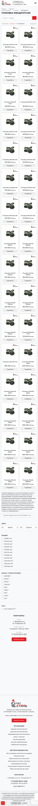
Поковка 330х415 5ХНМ (10, 480)
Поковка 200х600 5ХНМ (10, 421)
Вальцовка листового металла (19, 761)
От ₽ (10, 527)
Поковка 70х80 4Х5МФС (28, 480)
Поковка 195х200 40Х (28, 215)
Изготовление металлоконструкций (19, 753)
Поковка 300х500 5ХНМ (10, 451)
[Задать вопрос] (36, 795)
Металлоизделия (19, 739)
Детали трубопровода (19, 742)
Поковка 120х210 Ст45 (10, 131)
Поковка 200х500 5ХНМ (28, 392)
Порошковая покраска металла (19, 766)
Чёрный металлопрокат (19, 729)
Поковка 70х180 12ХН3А (10, 333)
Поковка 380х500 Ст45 (28, 333)
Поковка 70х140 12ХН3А (28, 274)
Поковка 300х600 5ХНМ (28, 451)
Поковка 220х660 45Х (10, 187)
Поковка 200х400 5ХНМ (10, 392)
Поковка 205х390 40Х (10, 159)
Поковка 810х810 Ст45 (28, 102)
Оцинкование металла (19, 763)
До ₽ (28, 527)
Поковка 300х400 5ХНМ (28, 421)
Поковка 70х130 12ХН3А (10, 274)
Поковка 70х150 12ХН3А (10, 303)
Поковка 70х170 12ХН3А (28, 244)
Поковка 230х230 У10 (10, 362)
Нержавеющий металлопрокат (19, 734)
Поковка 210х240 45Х (28, 159)
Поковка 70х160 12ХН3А (28, 303)
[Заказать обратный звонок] (36, 798)
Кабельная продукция (19, 744)
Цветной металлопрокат (19, 731)
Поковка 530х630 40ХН (28, 362)
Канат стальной (19, 737)
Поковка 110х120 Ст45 (10, 44)
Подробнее (9, 50)
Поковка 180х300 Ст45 (28, 73)
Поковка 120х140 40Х (28, 131)
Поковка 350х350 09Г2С (10, 244)
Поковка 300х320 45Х (10, 215)
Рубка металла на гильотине (19, 758)
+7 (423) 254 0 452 (19, 4)
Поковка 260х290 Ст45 (10, 102)
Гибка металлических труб (19, 769)
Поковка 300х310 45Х (28, 187)
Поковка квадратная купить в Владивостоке (17, 515)
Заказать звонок (19, 639)
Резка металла (19, 756)
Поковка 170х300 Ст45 (10, 73)
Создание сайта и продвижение (16, 803)
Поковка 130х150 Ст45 (28, 44)
